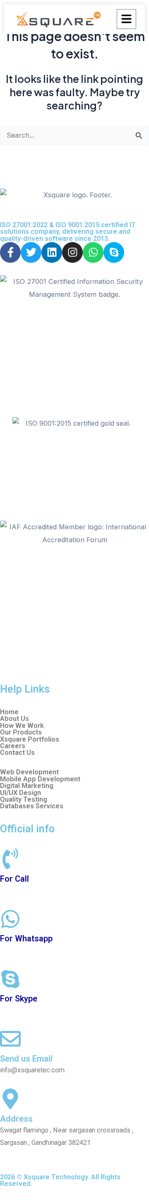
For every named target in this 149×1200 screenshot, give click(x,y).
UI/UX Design (20, 793)
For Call (14, 879)
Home (9, 712)
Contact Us (17, 752)
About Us (14, 718)
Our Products (21, 732)
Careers (12, 746)
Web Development (29, 772)
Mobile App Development (40, 779)
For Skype (18, 999)
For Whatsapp (26, 938)
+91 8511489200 (25, 890)
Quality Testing (23, 799)
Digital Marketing (26, 786)
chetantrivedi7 (20, 1010)
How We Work (22, 725)
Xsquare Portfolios (29, 739)
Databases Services (31, 806)
